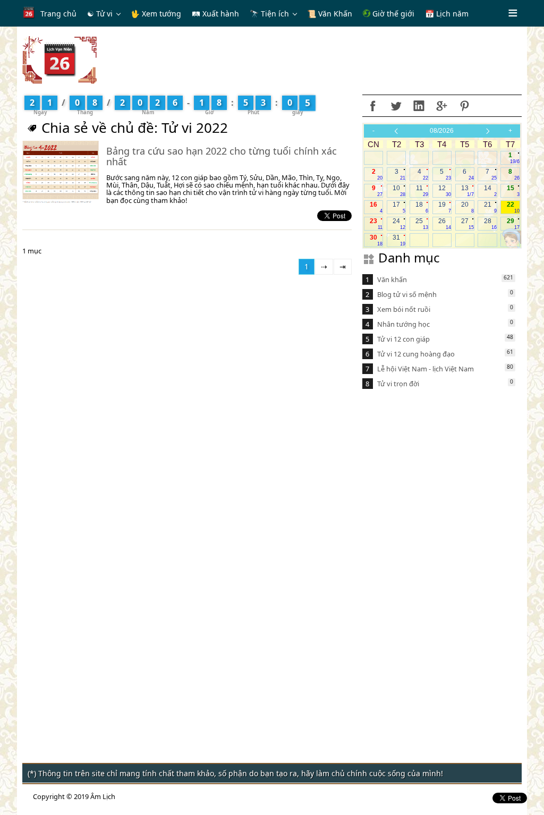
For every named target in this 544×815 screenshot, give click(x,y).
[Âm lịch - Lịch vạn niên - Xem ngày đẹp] (59, 59)
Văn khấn (392, 279)
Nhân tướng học (403, 324)
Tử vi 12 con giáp (403, 339)
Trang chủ (58, 14)
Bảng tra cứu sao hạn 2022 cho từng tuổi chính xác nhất (221, 156)
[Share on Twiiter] (395, 105)
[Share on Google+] (441, 105)
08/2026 (442, 130)
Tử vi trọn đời (398, 383)
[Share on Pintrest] (464, 105)
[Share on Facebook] (373, 105)
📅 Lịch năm (447, 14)
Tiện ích (275, 14)
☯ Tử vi (100, 14)
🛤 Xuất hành (215, 14)
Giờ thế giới (392, 14)
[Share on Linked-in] (418, 105)
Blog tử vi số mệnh (407, 294)
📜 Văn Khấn (329, 14)
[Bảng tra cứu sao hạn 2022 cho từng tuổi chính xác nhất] (60, 172)
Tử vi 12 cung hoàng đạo (416, 354)
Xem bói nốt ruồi (403, 309)
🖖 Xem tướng (156, 14)
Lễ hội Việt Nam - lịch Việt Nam (425, 368)
